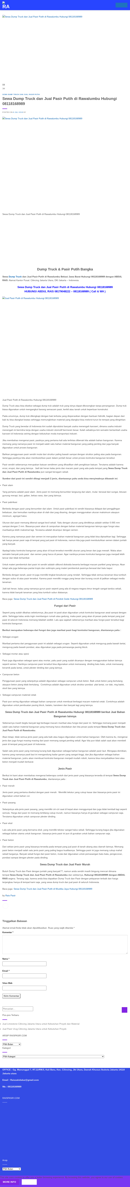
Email (6, 971)
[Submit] (124, 1010)
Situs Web (7, 983)
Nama (5, 959)
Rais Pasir (10, 895)
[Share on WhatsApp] (5, 906)
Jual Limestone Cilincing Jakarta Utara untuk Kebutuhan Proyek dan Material (40, 1024)
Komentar (7, 932)
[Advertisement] (65, 240)
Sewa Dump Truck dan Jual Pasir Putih (21, 94)
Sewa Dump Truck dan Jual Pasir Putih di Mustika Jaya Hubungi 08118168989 (53, 889)
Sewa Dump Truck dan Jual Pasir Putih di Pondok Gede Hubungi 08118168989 (53, 599)
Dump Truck (15, 276)
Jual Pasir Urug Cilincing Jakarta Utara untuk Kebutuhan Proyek (34, 1029)
